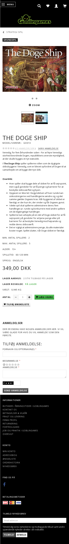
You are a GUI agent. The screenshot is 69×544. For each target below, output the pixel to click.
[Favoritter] (47, 6)
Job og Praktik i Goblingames (20, 430)
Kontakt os (10, 409)
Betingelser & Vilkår (15, 413)
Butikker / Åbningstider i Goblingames (26, 406)
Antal (7, 297)
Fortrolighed (11, 427)
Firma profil (10, 420)
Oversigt (8, 434)
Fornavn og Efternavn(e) (18, 349)
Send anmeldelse (15, 390)
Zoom (36, 105)
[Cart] (64, 6)
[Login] (56, 6)
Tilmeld (9, 534)
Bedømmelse (10, 360)
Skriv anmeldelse (48, 148)
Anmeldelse (10, 367)
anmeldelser (25, 148)
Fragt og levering (14, 416)
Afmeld (21, 534)
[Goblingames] (34, 19)
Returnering (10, 423)
